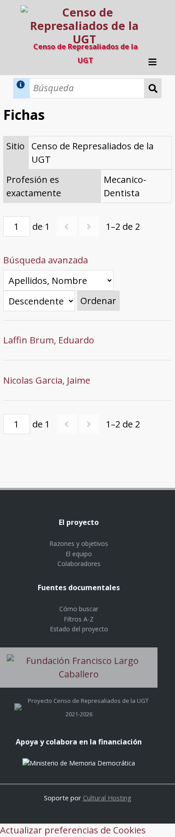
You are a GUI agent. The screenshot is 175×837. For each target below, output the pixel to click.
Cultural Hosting (107, 797)
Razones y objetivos (78, 543)
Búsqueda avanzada (45, 260)
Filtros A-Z (79, 619)
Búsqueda (153, 88)
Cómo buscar (78, 608)
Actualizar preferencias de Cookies (73, 830)
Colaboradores (79, 563)
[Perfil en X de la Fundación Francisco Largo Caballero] (17, 701)
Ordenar (98, 301)
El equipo (79, 554)
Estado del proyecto (79, 629)
